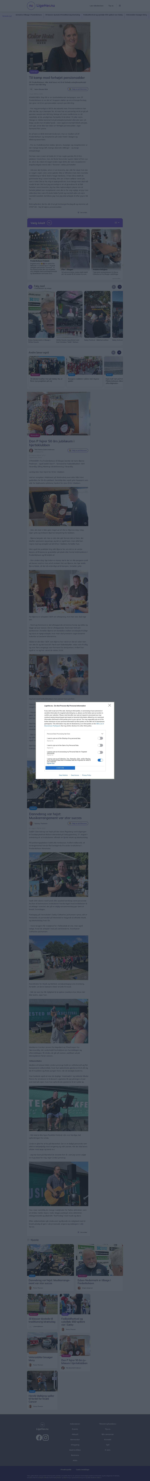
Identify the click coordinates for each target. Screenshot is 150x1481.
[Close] (110, 706)
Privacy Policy (86, 775)
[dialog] (75, 740)
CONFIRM (60, 768)
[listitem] (75, 734)
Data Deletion (63, 775)
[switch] (100, 738)
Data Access (75, 775)
